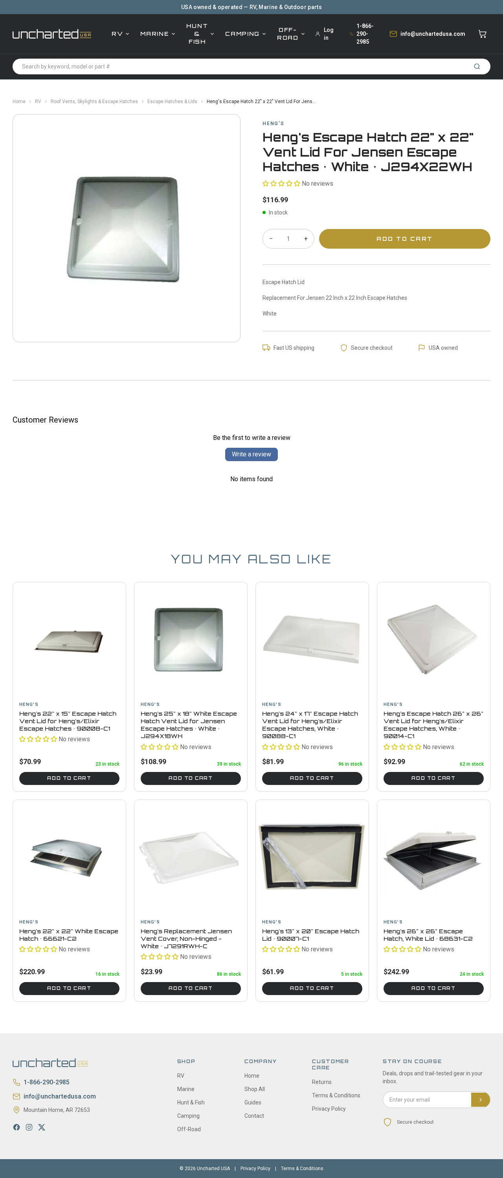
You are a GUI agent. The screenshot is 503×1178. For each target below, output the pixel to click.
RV (117, 33)
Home (19, 101)
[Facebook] (16, 1127)
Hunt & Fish (197, 33)
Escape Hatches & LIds (172, 101)
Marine (154, 33)
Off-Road (288, 33)
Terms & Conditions (336, 1095)
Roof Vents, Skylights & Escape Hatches (94, 101)
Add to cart (69, 778)
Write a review (251, 454)
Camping (242, 33)
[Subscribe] (480, 1100)
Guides (252, 1102)
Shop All (254, 1089)
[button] (281, 183)
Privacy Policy (329, 1109)
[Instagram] (29, 1127)
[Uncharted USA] (52, 33)
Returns (322, 1082)
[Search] (477, 66)
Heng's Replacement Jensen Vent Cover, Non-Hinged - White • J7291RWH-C (186, 939)
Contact (254, 1116)
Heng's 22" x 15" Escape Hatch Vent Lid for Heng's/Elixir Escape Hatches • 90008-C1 (67, 721)
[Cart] (482, 34)
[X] (42, 1127)
